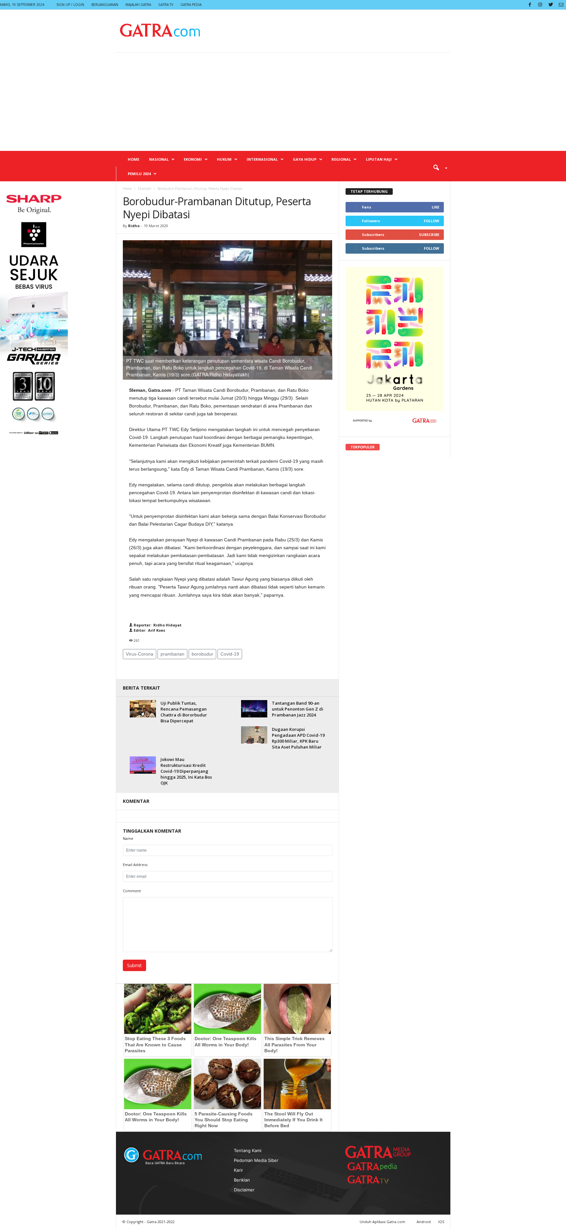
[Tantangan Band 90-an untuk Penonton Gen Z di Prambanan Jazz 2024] (254, 708)
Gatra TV (165, 4)
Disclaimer (244, 1189)
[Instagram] (540, 4)
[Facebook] (530, 4)
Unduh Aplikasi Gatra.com (383, 1221)
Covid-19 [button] (229, 654)
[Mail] (561, 4)
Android (424, 1221)
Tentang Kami (247, 1150)
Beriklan (242, 1180)
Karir (238, 1170)
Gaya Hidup (304, 159)
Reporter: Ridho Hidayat (157, 625)
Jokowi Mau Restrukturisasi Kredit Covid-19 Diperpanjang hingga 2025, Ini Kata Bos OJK (186, 771)
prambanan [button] (172, 654)
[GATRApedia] (374, 1166)
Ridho (134, 225)
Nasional (159, 159)
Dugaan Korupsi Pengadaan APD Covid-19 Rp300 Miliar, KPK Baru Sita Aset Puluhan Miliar (298, 738)
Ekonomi (193, 159)
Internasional (262, 159)
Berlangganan (104, 4)
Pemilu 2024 (139, 173)
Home (133, 159)
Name (128, 838)
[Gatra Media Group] (378, 1152)
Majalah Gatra (138, 4)
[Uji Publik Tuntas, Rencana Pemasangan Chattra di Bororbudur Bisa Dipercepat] (143, 708)
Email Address (135, 864)
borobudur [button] (202, 654)
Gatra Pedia (190, 4)
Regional (341, 159)
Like (435, 207)
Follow (431, 220)
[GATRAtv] (374, 1179)
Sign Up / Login (70, 4)
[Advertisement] (283, 102)
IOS (441, 1221)
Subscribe (429, 234)
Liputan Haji (379, 159)
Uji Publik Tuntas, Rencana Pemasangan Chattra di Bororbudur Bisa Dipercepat (183, 712)
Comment (132, 890)
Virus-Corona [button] (139, 654)
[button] (438, 167)
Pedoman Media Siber (256, 1160)
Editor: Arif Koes (149, 630)
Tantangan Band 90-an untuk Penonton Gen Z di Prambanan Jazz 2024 (297, 709)
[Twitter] (551, 4)
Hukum (224, 159)
